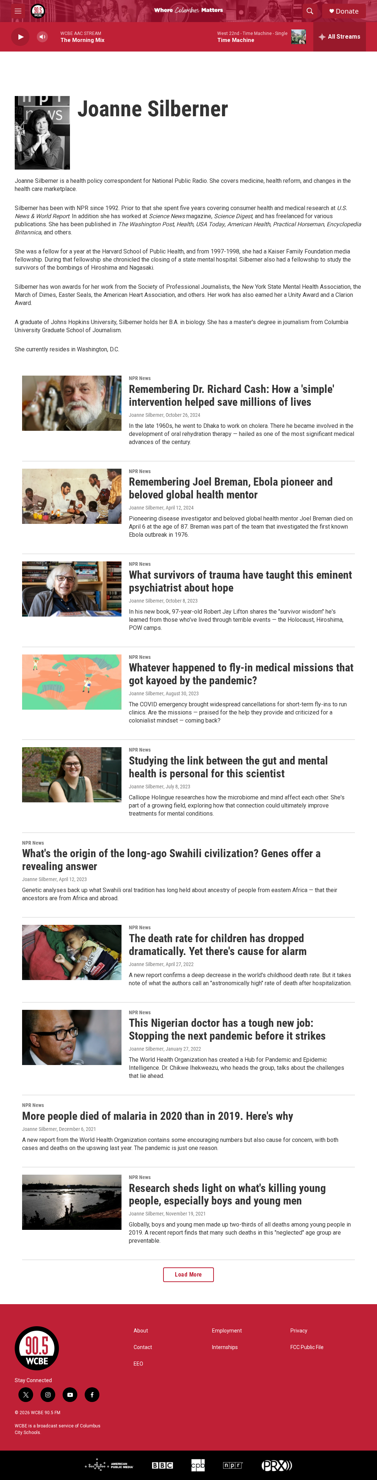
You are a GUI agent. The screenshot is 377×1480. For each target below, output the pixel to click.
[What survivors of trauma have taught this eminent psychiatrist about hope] (71, 589)
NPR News (140, 378)
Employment (227, 1331)
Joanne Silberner (146, 415)
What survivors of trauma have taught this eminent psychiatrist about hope (240, 581)
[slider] (54, 36)
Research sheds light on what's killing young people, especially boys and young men (227, 1194)
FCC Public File (307, 1347)
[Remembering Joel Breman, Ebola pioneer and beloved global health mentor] (71, 496)
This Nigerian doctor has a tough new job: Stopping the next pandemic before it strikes (227, 1029)
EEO (138, 1364)
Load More (188, 1274)
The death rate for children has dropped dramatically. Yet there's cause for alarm (218, 945)
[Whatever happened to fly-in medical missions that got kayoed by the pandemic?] (71, 682)
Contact (143, 1347)
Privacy (298, 1331)
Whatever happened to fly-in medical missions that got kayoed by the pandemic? (241, 674)
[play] (20, 37)
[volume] (42, 37)
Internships (225, 1347)
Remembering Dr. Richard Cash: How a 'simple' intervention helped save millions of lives (231, 395)
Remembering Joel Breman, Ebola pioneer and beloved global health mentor (231, 488)
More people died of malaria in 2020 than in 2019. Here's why (157, 1116)
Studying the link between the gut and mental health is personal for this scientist (228, 767)
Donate (347, 11)
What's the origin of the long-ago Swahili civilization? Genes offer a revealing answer (171, 860)
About (141, 1331)
